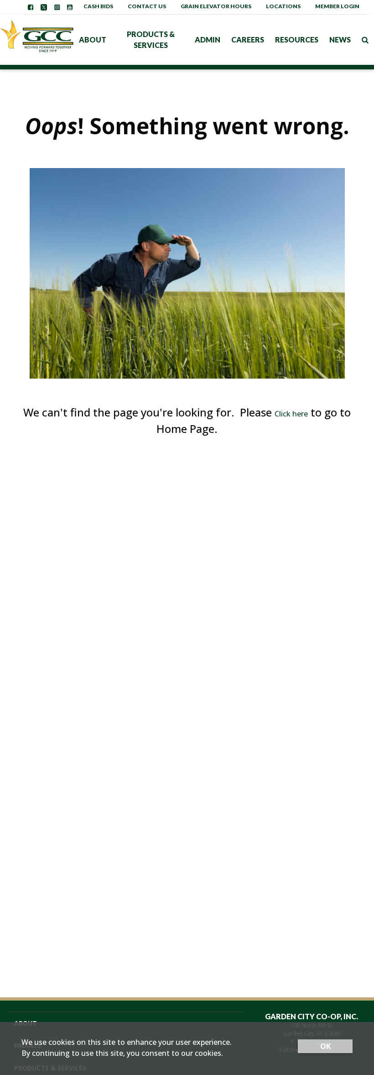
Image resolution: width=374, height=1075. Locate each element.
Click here (291, 414)
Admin (207, 39)
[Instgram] (57, 7)
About (92, 39)
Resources (296, 39)
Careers (247, 39)
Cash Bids (98, 6)
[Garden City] (36, 39)
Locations (283, 6)
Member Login (337, 6)
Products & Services (151, 39)
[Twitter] (44, 7)
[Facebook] (30, 7)
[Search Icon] (365, 40)
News (340, 39)
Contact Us (147, 6)
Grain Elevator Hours (216, 6)
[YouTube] (69, 7)
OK (325, 1046)
